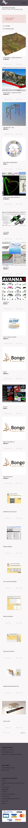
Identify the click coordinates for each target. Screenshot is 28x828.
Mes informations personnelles (8, 767)
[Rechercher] (22, 3)
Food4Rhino (4, 791)
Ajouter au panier (8, 64)
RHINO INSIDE (5, 789)
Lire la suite (9, 518)
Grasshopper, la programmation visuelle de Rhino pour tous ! (13, 783)
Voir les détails (19, 64)
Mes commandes (5, 770)
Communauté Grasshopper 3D (8, 794)
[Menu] (25, 3)
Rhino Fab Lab (5, 801)
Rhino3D (4, 780)
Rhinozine (4, 803)
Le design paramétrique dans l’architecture (11, 798)
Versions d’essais (5, 796)
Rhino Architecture (6, 787)
